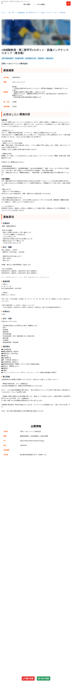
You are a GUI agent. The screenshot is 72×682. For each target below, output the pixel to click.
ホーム (3, 12)
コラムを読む (41, 4)
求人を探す (27, 4)
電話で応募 (29, 678)
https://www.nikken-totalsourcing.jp (32, 441)
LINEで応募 (44, 678)
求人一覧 (11, 12)
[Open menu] (68, 3)
